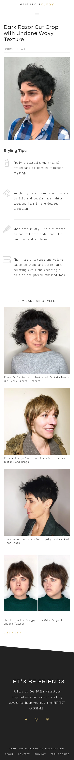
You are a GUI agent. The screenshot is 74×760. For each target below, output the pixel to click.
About (9, 754)
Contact (24, 754)
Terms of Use (60, 754)
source (9, 49)
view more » (13, 632)
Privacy (40, 754)
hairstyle (37, 4)
